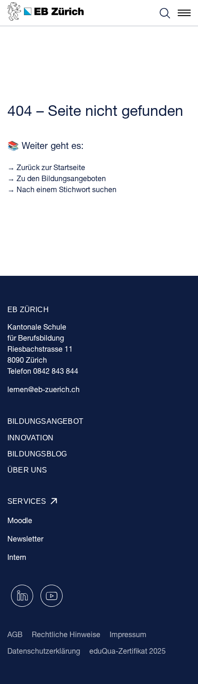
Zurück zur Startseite (51, 167)
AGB (15, 634)
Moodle (19, 520)
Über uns (27, 470)
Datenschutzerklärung (43, 650)
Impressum (128, 634)
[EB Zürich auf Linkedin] (22, 594)
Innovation (30, 438)
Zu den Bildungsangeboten (61, 178)
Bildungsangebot (45, 421)
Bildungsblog (37, 454)
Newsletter (25, 538)
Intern (16, 557)
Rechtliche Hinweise (66, 634)
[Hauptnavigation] (184, 13)
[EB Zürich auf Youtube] (52, 594)
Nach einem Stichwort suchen (66, 189)
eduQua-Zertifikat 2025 (127, 650)
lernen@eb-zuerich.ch (43, 389)
